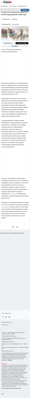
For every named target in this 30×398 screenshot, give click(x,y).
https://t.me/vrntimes (6, 379)
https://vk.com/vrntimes (15, 379)
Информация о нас (22, 6)
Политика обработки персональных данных (11, 388)
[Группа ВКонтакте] (8, 43)
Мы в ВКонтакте (4, 6)
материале (13, 194)
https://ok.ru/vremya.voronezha (8, 380)
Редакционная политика (7, 322)
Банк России (6, 19)
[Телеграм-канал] (15, 46)
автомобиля (5, 207)
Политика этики (5, 324)
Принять (25, 10)
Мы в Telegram (13, 6)
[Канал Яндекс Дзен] (22, 43)
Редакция (15, 24)
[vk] (13, 227)
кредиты (14, 19)
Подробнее (9, 360)
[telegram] (17, 227)
